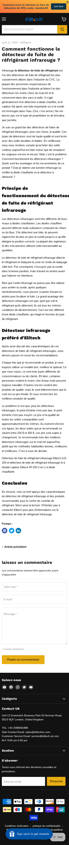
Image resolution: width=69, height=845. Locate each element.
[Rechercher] (62, 29)
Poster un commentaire (23, 659)
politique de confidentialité (46, 826)
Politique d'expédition (51, 829)
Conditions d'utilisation (17, 826)
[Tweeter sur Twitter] (11, 530)
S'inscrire (56, 781)
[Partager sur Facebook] (4, 530)
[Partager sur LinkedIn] (18, 530)
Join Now (58, 6)
